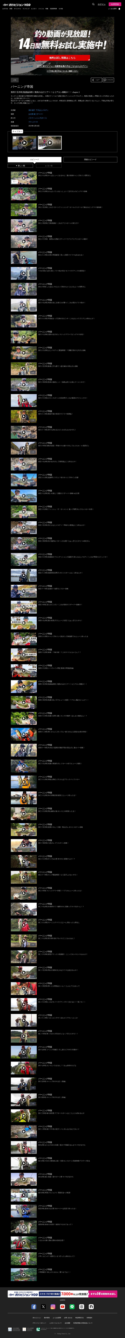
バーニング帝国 (22, 86)
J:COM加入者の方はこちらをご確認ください (62, 71)
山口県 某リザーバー (36, 114)
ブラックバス (33, 122)
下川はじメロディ (42, 110)
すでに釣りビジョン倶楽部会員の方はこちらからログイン (62, 66)
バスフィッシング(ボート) (38, 118)
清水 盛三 (32, 110)
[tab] (34, 159)
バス (14, 80)
